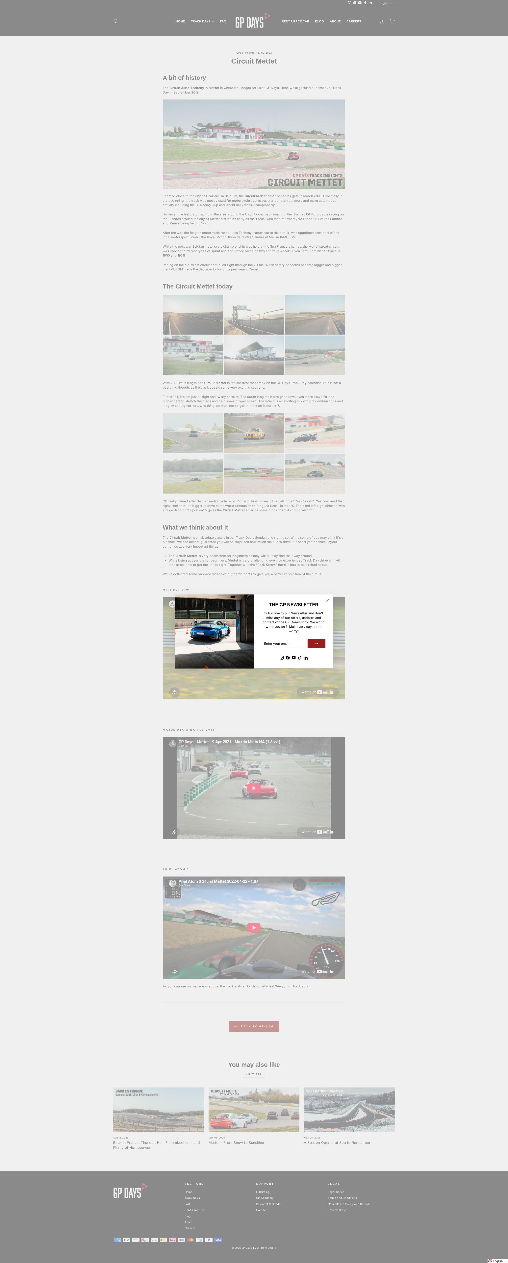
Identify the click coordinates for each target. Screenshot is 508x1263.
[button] (498, 1261)
